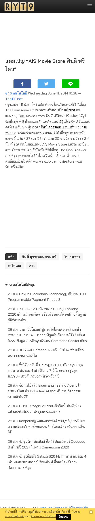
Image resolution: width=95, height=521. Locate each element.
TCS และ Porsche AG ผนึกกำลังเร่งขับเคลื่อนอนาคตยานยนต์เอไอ (46, 353)
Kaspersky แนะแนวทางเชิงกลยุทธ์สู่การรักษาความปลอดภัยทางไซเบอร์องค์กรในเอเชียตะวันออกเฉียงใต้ (47, 426)
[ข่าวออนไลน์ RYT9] (18, 6)
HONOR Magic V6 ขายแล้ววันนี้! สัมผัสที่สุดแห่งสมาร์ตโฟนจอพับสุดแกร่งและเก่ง (45, 409)
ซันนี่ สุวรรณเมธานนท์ (57, 127)
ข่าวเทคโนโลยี (16, 93)
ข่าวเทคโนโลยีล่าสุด (20, 284)
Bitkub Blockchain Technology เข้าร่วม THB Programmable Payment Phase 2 (47, 297)
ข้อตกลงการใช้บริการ (43, 516)
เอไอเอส (69, 110)
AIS (22, 116)
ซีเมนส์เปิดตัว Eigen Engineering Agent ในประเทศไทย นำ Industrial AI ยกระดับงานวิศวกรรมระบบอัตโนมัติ (45, 391)
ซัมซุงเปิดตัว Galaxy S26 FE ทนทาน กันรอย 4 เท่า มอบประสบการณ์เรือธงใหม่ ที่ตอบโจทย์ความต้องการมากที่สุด (47, 462)
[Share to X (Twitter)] (46, 83)
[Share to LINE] (70, 83)
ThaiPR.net (14, 98)
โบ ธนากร (72, 257)
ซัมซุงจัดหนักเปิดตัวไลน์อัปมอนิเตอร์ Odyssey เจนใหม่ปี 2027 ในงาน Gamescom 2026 (46, 444)
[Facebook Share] (22, 83)
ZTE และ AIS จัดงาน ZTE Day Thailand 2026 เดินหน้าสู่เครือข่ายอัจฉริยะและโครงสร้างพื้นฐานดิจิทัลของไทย (47, 314)
